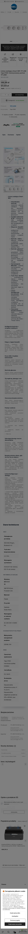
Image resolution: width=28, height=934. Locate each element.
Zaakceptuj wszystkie (15, 924)
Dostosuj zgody (15, 920)
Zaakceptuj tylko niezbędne (15, 914)
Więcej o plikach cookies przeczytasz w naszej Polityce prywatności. (14, 908)
